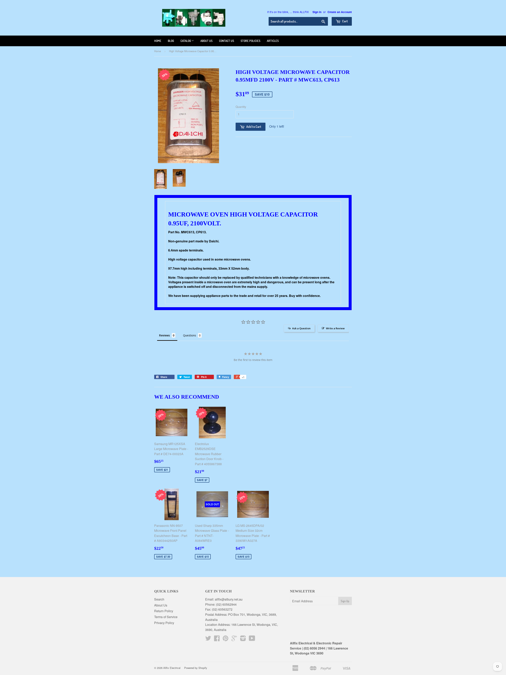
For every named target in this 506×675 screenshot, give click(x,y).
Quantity (241, 107)
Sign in (316, 12)
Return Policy (163, 611)
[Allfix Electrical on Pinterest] (225, 639)
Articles (273, 41)
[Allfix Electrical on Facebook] (217, 639)
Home (157, 41)
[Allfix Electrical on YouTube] (252, 639)
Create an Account (340, 12)
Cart (345, 21)
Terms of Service (165, 617)
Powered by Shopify (195, 668)
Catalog (186, 41)
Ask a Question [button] (301, 328)
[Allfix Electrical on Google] (234, 639)
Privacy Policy (164, 622)
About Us (160, 605)
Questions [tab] (189, 335)
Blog (171, 41)
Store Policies (250, 41)
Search (159, 599)
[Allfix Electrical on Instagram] (243, 639)
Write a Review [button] (335, 328)
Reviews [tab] (164, 335)
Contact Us (226, 41)
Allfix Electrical (171, 668)
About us (206, 41)
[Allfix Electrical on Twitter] (208, 639)
